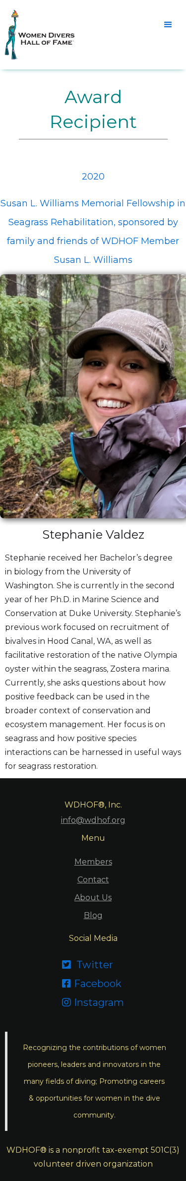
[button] (167, 24)
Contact (93, 879)
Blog (93, 915)
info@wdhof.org (93, 820)
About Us (93, 897)
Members (93, 862)
